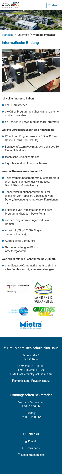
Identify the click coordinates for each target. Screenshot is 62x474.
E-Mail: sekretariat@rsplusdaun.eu (31, 374)
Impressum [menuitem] (22, 380)
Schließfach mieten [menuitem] (33, 454)
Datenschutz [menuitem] (42, 380)
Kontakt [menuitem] (33, 441)
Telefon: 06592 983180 (31, 366)
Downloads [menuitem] (33, 448)
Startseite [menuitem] (7, 34)
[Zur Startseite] (10, 5)
